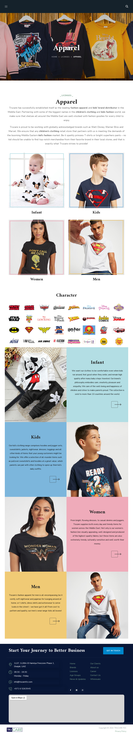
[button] (127, 6)
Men (96, 279)
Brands (73, 667)
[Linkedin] (76, 690)
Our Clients (95, 663)
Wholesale (95, 679)
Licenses (65, 57)
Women (36, 279)
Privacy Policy (120, 731)
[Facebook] (70, 690)
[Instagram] (82, 690)
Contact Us (95, 675)
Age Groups (75, 675)
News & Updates (78, 679)
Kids (96, 212)
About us (94, 667)
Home (54, 57)
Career (93, 671)
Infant (37, 212)
